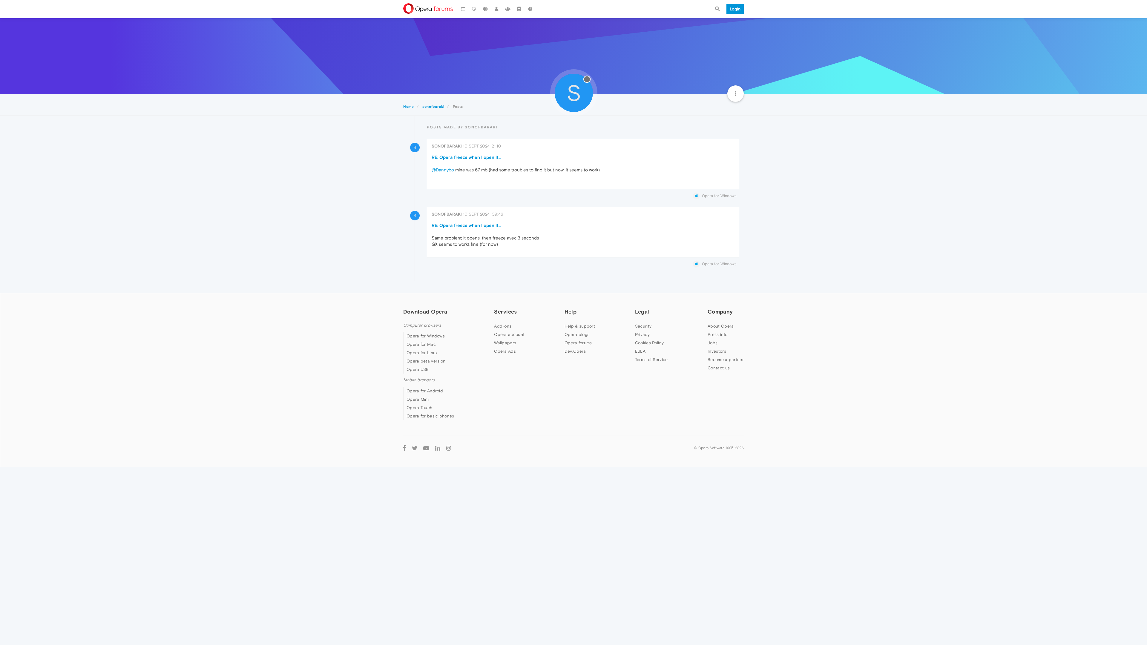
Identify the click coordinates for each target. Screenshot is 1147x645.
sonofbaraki (447, 146)
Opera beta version (426, 361)
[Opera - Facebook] (404, 448)
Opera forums (578, 342)
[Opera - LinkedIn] (437, 448)
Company (720, 311)
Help (570, 311)
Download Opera (425, 311)
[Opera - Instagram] (448, 448)
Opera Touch (419, 407)
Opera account (509, 334)
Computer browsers (422, 325)
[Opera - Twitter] (414, 448)
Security (643, 326)
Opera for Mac (421, 344)
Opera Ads (505, 351)
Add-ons (502, 326)
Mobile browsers (419, 380)
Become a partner (726, 359)
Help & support (580, 326)
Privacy (642, 334)
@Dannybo (443, 169)
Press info (717, 334)
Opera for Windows (426, 336)
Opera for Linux (422, 352)
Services (505, 311)
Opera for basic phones (430, 416)
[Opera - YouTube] (426, 448)
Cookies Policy (649, 342)
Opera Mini (418, 399)
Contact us (719, 368)
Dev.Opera (575, 351)
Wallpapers (505, 342)
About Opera (721, 326)
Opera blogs (577, 334)
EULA (640, 351)
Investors (717, 351)
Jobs (712, 342)
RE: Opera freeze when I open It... (466, 157)
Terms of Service (651, 359)
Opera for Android (425, 390)
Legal (642, 311)
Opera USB (418, 369)
